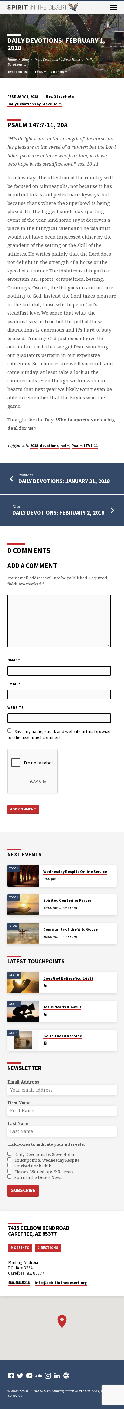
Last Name (18, 1123)
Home (12, 59)
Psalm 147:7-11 (85, 445)
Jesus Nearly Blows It (62, 1006)
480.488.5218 (19, 1282)
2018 (34, 445)
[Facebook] (11, 1375)
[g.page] (66, 1375)
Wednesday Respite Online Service (75, 871)
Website (15, 707)
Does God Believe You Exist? (68, 978)
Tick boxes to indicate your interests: (46, 1144)
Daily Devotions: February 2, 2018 (58, 512)
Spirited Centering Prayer (67, 900)
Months (57, 72)
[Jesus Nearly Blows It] (23, 1011)
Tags (38, 72)
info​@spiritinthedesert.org (61, 1282)
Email (14, 684)
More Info (20, 1247)
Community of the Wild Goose (70, 929)
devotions (49, 445)
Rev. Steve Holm (60, 96)
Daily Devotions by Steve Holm (57, 59)
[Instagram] (48, 1375)
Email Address (23, 1082)
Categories (18, 72)
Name (13, 660)
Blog (25, 59)
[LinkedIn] (57, 1375)
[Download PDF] (45, 985)
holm (65, 445)
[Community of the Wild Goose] (23, 933)
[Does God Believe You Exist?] (23, 982)
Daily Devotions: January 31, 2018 (64, 481)
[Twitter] (20, 1375)
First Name (19, 1103)
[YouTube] (29, 1375)
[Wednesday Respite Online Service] (23, 876)
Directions (47, 1247)
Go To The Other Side (62, 1035)
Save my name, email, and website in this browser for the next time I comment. (59, 734)
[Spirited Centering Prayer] (23, 905)
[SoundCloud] (38, 1375)
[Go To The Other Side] (23, 1040)
